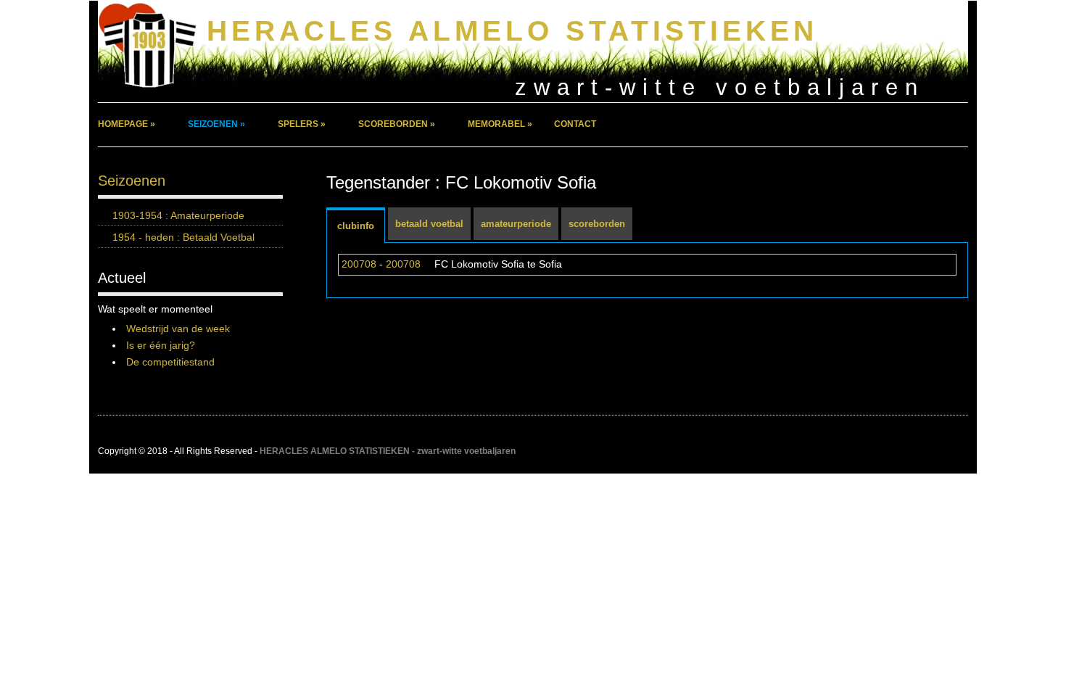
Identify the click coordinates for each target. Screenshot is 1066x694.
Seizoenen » (216, 124)
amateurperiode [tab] (516, 223)
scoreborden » (396, 124)
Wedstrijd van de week (178, 328)
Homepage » (126, 124)
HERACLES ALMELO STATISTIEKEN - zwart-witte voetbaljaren (388, 451)
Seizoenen (131, 181)
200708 (359, 264)
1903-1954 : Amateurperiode (178, 215)
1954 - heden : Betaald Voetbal (183, 237)
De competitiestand (170, 362)
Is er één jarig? (160, 345)
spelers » (302, 124)
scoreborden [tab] (597, 223)
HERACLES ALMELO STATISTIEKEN (512, 30)
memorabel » (500, 124)
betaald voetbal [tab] (429, 223)
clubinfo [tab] (355, 225)
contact (575, 124)
